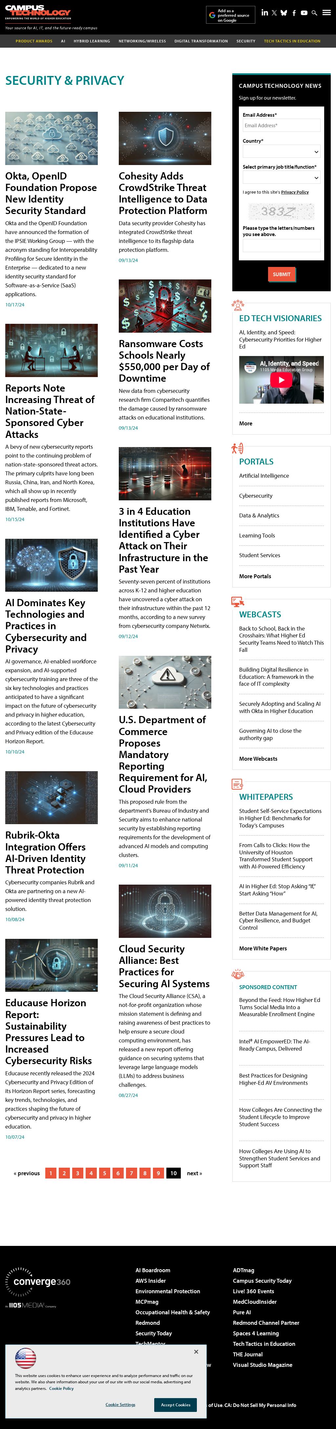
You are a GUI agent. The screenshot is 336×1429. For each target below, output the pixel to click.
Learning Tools (257, 535)
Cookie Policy (61, 1388)
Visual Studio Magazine (262, 1365)
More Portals (255, 576)
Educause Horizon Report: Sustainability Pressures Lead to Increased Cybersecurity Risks (48, 1031)
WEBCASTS (260, 614)
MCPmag (147, 1301)
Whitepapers (266, 796)
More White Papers (263, 948)
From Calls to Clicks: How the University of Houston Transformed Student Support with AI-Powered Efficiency (276, 855)
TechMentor (150, 1343)
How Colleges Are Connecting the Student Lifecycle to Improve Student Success (280, 1117)
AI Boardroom (153, 1270)
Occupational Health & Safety (173, 1312)
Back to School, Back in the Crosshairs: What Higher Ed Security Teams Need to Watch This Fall (281, 639)
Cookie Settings (120, 1404)
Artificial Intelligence (264, 475)
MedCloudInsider (255, 1301)
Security (246, 40)
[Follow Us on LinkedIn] (265, 12)
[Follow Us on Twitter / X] (274, 12)
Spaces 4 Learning (256, 1333)
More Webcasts (258, 758)
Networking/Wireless (142, 40)
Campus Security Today (262, 1280)
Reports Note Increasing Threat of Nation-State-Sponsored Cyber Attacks (49, 411)
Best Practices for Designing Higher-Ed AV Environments (273, 1079)
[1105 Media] (37, 1341)
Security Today (154, 1333)
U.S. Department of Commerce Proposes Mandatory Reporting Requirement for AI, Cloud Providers (163, 754)
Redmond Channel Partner (266, 1322)
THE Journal (248, 1354)
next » (194, 1173)
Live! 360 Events (253, 1291)
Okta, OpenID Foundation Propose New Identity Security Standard (51, 193)
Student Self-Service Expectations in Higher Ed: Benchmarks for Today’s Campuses (280, 818)
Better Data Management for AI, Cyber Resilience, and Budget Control (278, 920)
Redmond (148, 1322)
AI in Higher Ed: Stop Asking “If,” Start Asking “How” (277, 889)
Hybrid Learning (92, 40)
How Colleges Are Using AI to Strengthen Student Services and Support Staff (279, 1158)
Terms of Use (208, 1405)
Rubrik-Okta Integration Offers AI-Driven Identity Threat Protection (45, 852)
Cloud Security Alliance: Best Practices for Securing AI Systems (164, 966)
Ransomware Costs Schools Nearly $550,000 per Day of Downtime (164, 361)
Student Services (259, 555)
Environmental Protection (168, 1291)
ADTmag (243, 1270)
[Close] (196, 1352)
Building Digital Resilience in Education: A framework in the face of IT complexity (276, 676)
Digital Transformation (201, 40)
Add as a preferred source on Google (233, 15)
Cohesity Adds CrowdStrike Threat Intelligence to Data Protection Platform (163, 193)
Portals (256, 461)
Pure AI (242, 1312)
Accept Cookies (175, 1404)
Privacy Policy (295, 192)
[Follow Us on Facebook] (294, 13)
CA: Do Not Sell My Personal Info (260, 1405)
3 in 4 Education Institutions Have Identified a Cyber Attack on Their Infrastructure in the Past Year (163, 539)
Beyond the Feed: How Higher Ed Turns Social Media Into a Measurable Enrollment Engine (279, 1007)
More (245, 423)
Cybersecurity (255, 495)
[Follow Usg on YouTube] (304, 13)
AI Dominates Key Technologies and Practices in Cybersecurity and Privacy (46, 625)
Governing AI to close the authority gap (270, 734)
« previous (27, 1173)
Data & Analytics (259, 515)
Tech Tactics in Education (264, 1343)
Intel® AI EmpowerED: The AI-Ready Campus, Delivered (274, 1045)
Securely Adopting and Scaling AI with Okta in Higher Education (280, 707)
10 (173, 1173)
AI (63, 40)
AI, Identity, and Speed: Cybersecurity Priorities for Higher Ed (280, 339)
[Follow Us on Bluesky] (284, 13)
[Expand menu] (326, 14)
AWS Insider (151, 1280)
